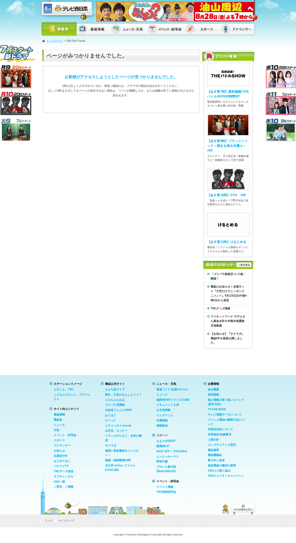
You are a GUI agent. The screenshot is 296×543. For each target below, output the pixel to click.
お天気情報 (163, 410)
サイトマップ (66, 520)
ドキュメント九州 (167, 404)
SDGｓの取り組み (219, 470)
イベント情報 (164, 486)
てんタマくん (164, 415)
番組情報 (59, 414)
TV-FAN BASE (217, 409)
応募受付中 (61, 455)
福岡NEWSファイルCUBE (173, 399)
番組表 (58, 419)
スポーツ (59, 440)
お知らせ (59, 450)
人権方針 (213, 439)
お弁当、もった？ (116, 430)
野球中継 (162, 461)
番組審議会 (215, 455)
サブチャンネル (63, 476)
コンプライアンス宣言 (222, 444)
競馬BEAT (162, 446)
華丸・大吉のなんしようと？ (123, 394)
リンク (48, 520)
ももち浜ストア (115, 389)
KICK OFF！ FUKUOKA (171, 451)
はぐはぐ (110, 415)
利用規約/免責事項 (219, 434)
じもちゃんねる (115, 399)
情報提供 (162, 425)
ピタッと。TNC (63, 389)
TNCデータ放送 (63, 471)
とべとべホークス (167, 456)
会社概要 (213, 389)
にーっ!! (110, 420)
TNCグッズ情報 (220, 308)
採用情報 (213, 394)
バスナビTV (61, 466)
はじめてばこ (62, 460)
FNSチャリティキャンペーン (226, 475)
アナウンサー (62, 445)
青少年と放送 (216, 460)
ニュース (59, 425)
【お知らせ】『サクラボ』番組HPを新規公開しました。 (227, 338)
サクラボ (110, 445)
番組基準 (213, 450)
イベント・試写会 (65, 435)
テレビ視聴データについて (225, 414)
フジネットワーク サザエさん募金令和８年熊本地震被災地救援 (228, 321)
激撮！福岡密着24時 (118, 460)
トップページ (54, 40)
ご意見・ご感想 (63, 486)
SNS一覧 (59, 481)
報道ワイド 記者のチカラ (172, 389)
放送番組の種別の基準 (222, 465)
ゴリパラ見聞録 (115, 404)
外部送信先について (220, 429)
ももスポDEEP (166, 441)
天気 (56, 430)
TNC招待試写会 (166, 491)
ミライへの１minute (118, 425)
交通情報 (162, 420)
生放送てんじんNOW (118, 410)
